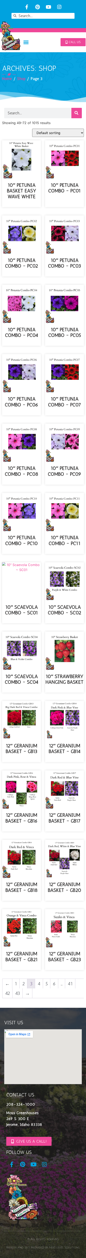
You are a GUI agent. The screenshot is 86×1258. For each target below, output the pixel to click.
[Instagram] (59, 7)
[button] (26, 42)
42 (7, 993)
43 (17, 993)
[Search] (76, 113)
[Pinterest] (38, 7)
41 (70, 984)
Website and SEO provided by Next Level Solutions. (43, 1247)
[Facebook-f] (27, 7)
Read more (21, 204)
